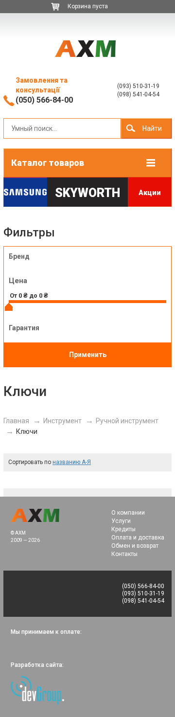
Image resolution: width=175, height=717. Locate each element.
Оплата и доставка (137, 537)
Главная (16, 421)
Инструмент (62, 421)
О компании (128, 512)
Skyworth (87, 193)
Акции (150, 193)
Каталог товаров (47, 163)
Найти (152, 128)
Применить (87, 354)
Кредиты (123, 529)
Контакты (124, 554)
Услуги (121, 521)
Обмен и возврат (134, 545)
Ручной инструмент (127, 421)
